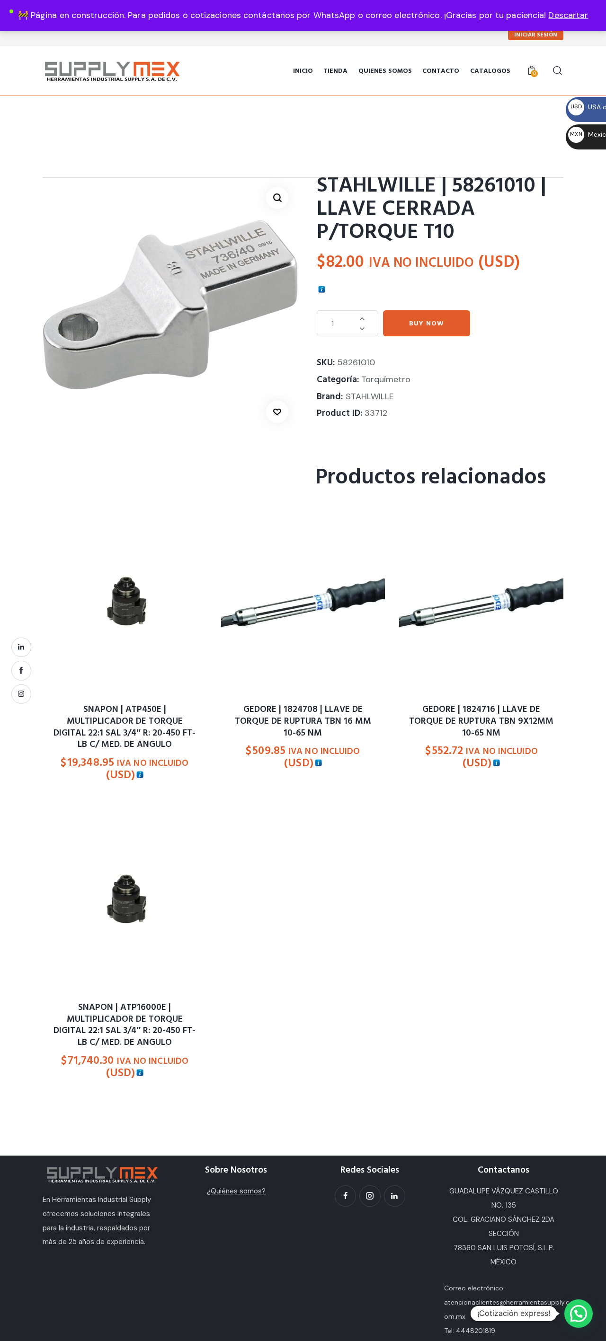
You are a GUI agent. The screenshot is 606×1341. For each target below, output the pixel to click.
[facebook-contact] (21, 671)
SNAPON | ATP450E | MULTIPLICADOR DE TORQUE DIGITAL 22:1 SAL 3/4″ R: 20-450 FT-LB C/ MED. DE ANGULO (124, 727)
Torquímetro (385, 379)
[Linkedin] (394, 1196)
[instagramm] (21, 694)
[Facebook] (345, 1196)
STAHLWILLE (370, 396)
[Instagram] (370, 1196)
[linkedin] (21, 647)
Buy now (426, 323)
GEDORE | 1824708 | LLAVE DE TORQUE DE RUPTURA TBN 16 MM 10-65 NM (303, 721)
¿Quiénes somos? (236, 1191)
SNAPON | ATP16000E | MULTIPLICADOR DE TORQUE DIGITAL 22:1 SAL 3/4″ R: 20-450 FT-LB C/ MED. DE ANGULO (124, 1025)
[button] (277, 198)
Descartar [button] (568, 15)
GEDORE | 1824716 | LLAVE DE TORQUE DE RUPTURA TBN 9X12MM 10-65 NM (481, 721)
